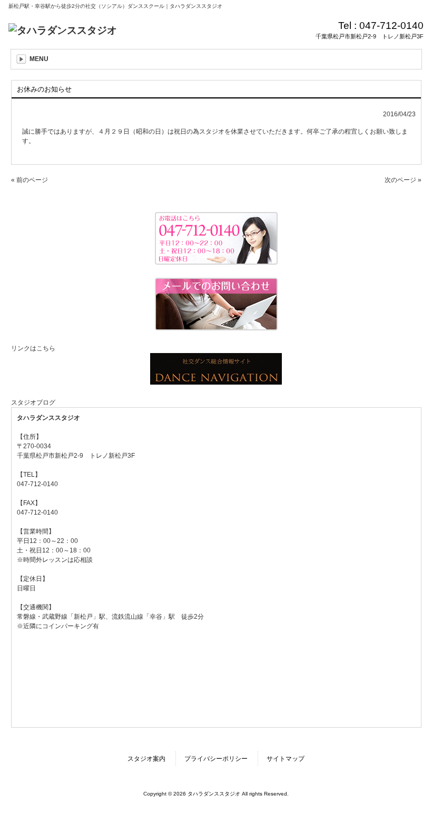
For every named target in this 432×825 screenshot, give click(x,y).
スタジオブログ (33, 402)
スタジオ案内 (146, 758)
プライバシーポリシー (216, 758)
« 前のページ (29, 180)
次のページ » (403, 180)
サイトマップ (286, 758)
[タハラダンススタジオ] (62, 30)
